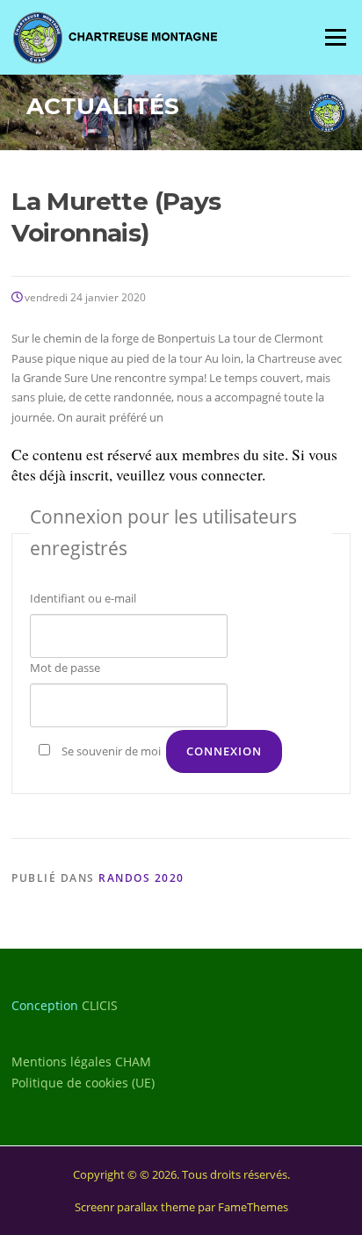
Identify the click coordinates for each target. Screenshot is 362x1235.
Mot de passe (65, 667)
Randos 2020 (141, 877)
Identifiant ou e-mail (83, 598)
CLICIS (100, 1005)
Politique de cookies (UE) (83, 1082)
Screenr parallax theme (135, 1207)
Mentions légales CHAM (81, 1061)
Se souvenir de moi (111, 751)
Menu (335, 37)
